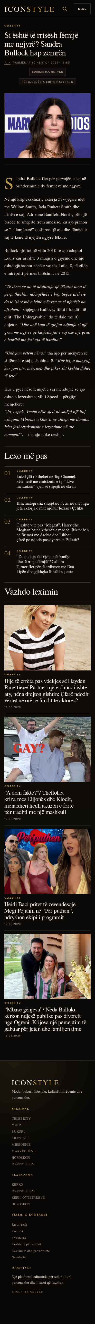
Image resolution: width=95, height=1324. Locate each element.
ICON (29, 9)
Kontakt (17, 1231)
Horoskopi (21, 1157)
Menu (82, 8)
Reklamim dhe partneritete (31, 1251)
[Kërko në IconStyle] (64, 8)
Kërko (17, 1184)
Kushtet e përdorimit (26, 1244)
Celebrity (21, 1118)
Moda (17, 1125)
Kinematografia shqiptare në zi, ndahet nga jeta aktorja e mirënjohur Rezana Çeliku (53, 505)
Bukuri (18, 1131)
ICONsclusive (24, 1164)
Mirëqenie (21, 1144)
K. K (7, 62)
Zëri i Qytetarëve (28, 1197)
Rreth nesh (19, 1224)
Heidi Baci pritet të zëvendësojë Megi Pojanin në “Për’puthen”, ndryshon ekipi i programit (40, 910)
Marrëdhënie (24, 1151)
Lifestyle (21, 1138)
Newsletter (19, 1257)
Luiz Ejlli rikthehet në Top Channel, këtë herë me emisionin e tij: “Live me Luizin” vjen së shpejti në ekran (46, 481)
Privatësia (19, 1238)
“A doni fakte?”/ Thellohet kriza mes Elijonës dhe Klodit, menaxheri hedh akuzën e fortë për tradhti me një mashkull (39, 802)
